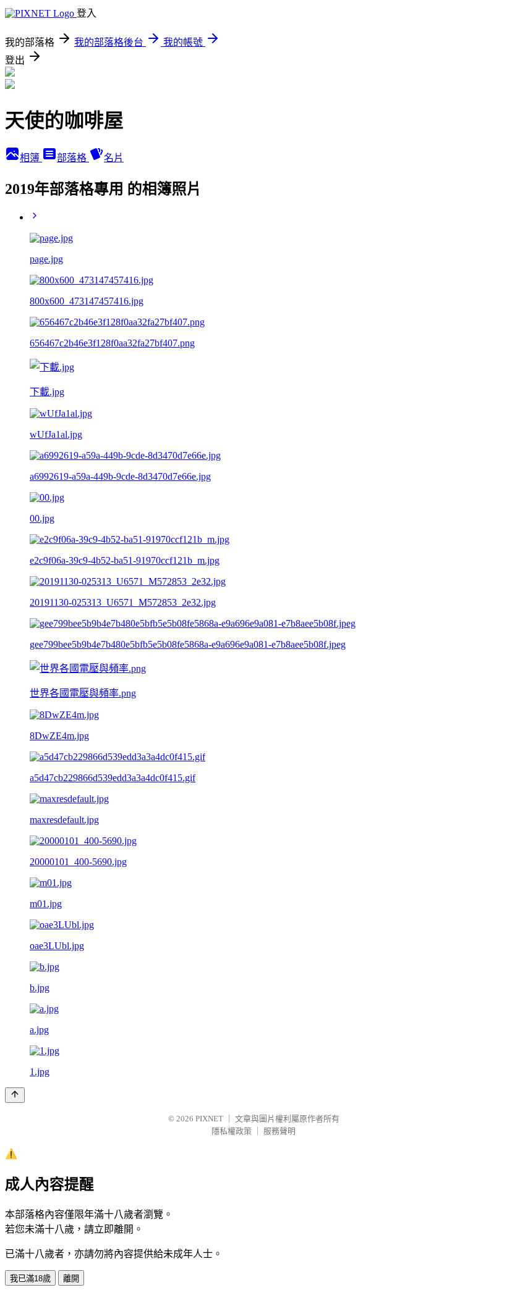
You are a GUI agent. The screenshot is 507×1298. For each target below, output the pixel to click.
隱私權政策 (231, 1131)
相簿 (31, 158)
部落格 (73, 158)
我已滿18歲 (30, 1278)
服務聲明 (279, 1131)
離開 (71, 1278)
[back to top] (15, 1095)
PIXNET (209, 1118)
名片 (114, 158)
